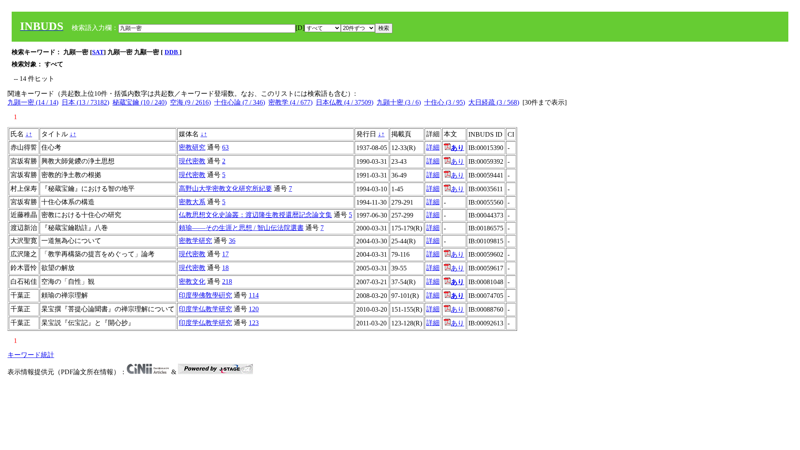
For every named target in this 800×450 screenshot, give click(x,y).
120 (254, 308)
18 (225, 267)
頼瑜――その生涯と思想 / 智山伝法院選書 (241, 227)
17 (225, 254)
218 (227, 281)
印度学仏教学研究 (205, 308)
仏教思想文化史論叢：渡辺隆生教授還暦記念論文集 (255, 214)
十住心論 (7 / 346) (239, 102)
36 (232, 240)
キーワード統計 (31, 354)
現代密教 (192, 161)
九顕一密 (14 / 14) (33, 102)
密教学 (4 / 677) (290, 102)
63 (225, 147)
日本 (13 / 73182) (85, 102)
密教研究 (192, 147)
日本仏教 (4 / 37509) (344, 102)
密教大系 (192, 201)
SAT (98, 52)
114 (254, 295)
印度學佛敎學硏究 (205, 295)
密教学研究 (195, 240)
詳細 (433, 147)
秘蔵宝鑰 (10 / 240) (139, 102)
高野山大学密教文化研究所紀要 (225, 188)
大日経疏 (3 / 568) (493, 102)
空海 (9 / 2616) (190, 102)
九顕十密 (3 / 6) (399, 102)
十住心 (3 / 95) (444, 102)
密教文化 (192, 281)
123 (254, 322)
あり (457, 161)
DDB (172, 52)
